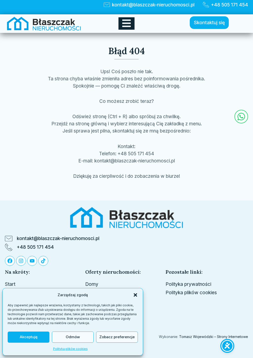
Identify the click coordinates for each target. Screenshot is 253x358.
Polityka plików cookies (70, 349)
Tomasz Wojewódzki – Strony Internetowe (213, 337)
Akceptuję (29, 337)
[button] (135, 294)
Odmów (73, 337)
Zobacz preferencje (117, 337)
